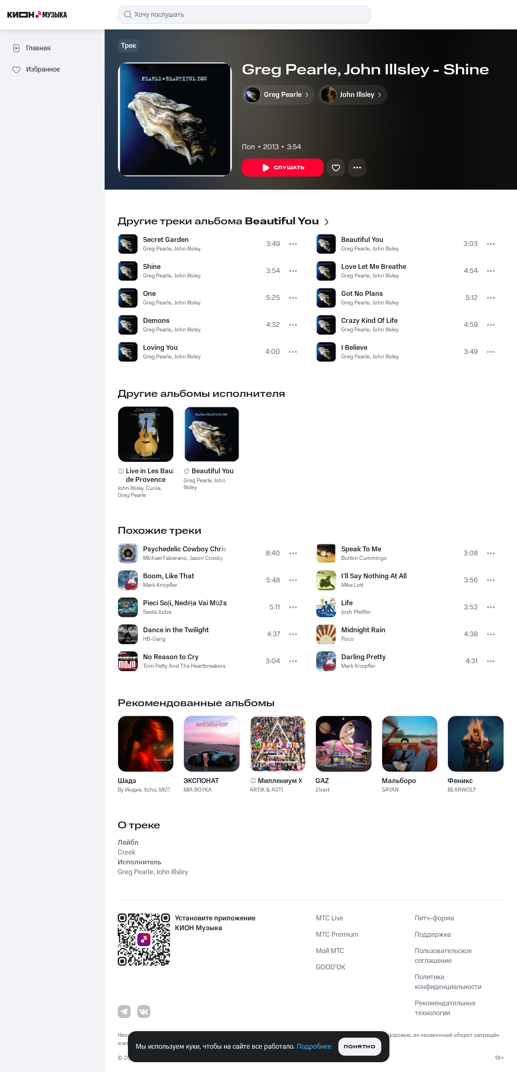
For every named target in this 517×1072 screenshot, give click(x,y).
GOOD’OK (330, 967)
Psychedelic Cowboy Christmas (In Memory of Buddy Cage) (185, 549)
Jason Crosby (206, 558)
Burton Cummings (364, 558)
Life (347, 603)
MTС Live (329, 918)
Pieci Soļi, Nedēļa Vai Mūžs (185, 603)
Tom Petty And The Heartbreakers (184, 666)
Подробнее (314, 1047)
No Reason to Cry (171, 657)
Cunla (153, 488)
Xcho (150, 790)
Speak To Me (361, 549)
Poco (347, 639)
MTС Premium (337, 935)
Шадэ (127, 781)
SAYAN (390, 790)
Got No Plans (362, 294)
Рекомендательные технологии (445, 1008)
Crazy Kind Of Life (369, 321)
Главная (38, 48)
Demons (156, 321)
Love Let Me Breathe (373, 267)
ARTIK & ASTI (266, 790)
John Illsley (188, 249)
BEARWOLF (462, 790)
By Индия (129, 790)
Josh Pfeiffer (356, 612)
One (149, 294)
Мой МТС (330, 951)
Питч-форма (434, 918)
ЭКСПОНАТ (201, 781)
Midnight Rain (363, 630)
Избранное (43, 69)
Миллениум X (280, 781)
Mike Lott (352, 585)
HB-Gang (154, 639)
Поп (248, 147)
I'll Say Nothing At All (374, 576)
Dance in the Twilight (176, 630)
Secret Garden (166, 240)
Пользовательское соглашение (443, 956)
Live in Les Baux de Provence (151, 475)
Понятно (359, 1046)
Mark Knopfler (160, 585)
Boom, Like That (168, 576)
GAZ (322, 781)
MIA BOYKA (198, 790)
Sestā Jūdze (157, 612)
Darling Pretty (363, 657)
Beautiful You (362, 240)
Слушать (289, 167)
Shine (152, 267)
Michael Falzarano (165, 558)
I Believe (354, 348)
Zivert (322, 790)
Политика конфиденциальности (448, 982)
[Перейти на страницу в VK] (143, 1011)
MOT (165, 790)
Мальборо (399, 781)
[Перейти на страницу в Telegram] (124, 1011)
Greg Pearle (157, 249)
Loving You (160, 348)
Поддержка (433, 935)
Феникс (460, 781)
